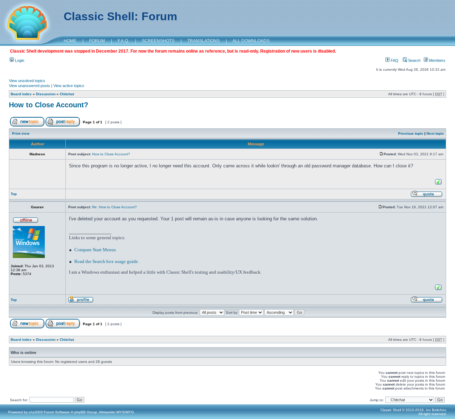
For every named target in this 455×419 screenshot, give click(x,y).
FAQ (394, 60)
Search (414, 60)
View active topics (68, 86)
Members (436, 60)
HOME (70, 40)
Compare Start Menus (95, 249)
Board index (21, 94)
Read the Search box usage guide (106, 261)
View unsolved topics (27, 81)
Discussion (45, 94)
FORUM (97, 40)
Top (14, 194)
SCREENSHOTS (158, 40)
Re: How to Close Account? (114, 207)
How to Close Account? (48, 105)
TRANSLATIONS (203, 40)
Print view (21, 133)
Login (19, 60)
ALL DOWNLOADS (250, 40)
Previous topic (410, 133)
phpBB (34, 412)
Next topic (435, 133)
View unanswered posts (29, 86)
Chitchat (67, 94)
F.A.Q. (123, 40)
